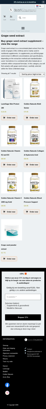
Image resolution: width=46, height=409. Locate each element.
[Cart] (4, 16)
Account (12, 20)
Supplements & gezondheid (17, 306)
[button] (23, 28)
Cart (4, 20)
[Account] (11, 16)
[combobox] (27, 18)
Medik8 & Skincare (14, 308)
